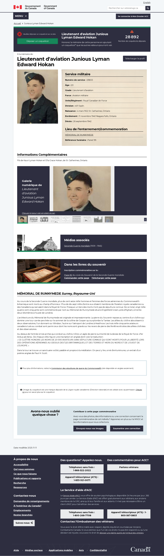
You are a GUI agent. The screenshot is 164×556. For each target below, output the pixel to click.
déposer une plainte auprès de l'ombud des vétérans (121, 533)
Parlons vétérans (128, 467)
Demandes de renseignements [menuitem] (31, 501)
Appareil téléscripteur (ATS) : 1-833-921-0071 (82, 479)
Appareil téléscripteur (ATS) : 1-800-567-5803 (128, 514)
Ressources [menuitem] (20, 487)
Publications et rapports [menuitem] (27, 478)
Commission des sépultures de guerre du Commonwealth (76, 368)
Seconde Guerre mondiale (77, 246)
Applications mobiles (61, 550)
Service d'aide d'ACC (71, 496)
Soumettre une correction (126, 428)
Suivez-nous (25, 523)
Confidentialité (98, 550)
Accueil (17, 23)
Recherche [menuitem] (20, 483)
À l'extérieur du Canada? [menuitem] (27, 506)
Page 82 (68, 275)
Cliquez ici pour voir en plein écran (38, 213)
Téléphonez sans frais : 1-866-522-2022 (82, 469)
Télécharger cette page (103, 278)
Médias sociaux (34, 550)
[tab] (22, 219)
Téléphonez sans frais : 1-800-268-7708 (82, 514)
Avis (81, 550)
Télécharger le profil (135, 58)
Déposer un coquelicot (38, 41)
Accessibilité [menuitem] (21, 464)
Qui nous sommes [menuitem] (24, 469)
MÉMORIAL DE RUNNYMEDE (79, 135)
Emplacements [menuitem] (22, 510)
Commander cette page (76, 278)
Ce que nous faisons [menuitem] (25, 474)
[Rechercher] (147, 8)
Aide (16, 550)
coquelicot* (70, 45)
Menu (22, 16)
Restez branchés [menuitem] (23, 515)
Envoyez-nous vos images (89, 428)
